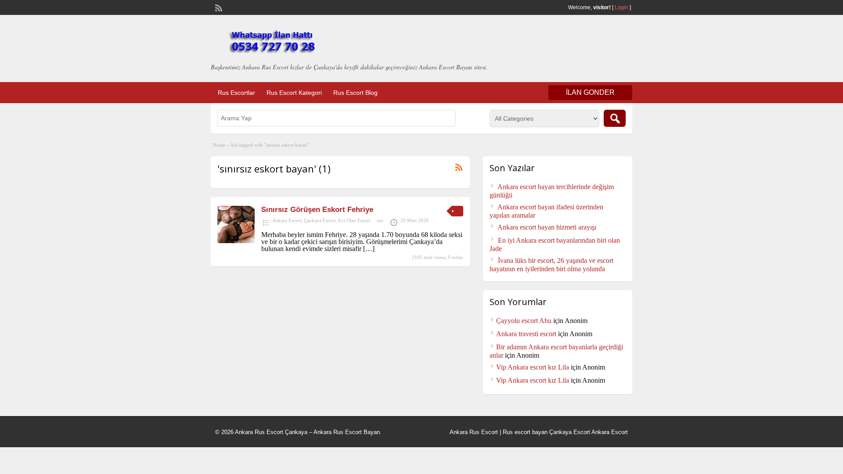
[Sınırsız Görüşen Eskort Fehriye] (236, 240)
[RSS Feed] (217, 7)
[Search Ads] (615, 118)
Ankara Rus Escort (474, 432)
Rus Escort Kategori (294, 92)
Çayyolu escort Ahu (523, 320)
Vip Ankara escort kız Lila (532, 367)
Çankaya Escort (319, 220)
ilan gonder (590, 92)
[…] (369, 248)
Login (621, 7)
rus (380, 220)
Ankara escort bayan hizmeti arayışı (546, 227)
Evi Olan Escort (354, 220)
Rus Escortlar (236, 92)
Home (219, 144)
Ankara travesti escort (526, 334)
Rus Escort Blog (355, 92)
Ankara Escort (286, 220)
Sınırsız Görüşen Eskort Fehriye (317, 209)
